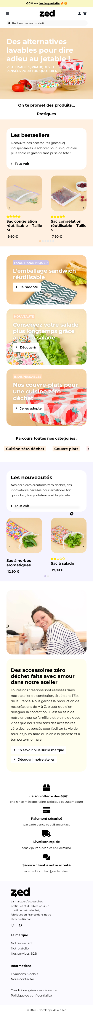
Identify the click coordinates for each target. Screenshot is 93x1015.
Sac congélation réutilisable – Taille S (69, 225)
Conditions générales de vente (33, 990)
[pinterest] (20, 925)
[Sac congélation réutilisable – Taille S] (69, 193)
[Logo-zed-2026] (47, 11)
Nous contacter (22, 979)
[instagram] (12, 925)
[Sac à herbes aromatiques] (24, 535)
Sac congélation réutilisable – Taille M (24, 225)
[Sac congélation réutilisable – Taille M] (24, 193)
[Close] (72, 514)
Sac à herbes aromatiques (18, 562)
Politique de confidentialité (31, 995)
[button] (40, 241)
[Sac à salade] (69, 535)
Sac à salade (62, 563)
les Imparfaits (49, 3)
